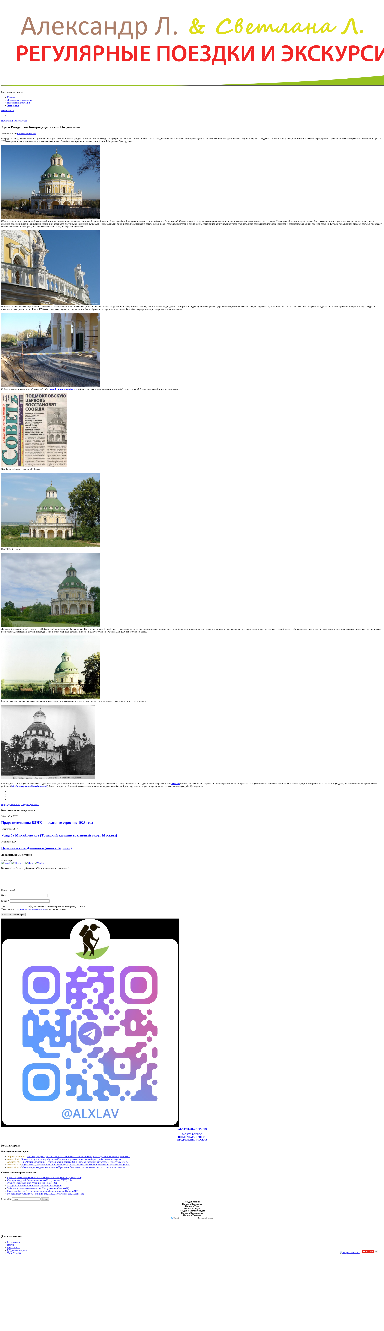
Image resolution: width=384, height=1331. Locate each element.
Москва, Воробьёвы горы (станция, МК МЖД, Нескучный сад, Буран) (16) (45, 1193)
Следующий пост (30, 804)
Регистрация (13, 1242)
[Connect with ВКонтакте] (18, 863)
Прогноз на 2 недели (205, 1218)
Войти (10, 1245)
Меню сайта (7, 110)
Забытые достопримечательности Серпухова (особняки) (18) (38, 1188)
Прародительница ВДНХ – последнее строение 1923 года (47, 822)
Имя (4, 895)
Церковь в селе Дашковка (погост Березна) (36, 848)
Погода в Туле (192, 1206)
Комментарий (8, 890)
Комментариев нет (26, 133)
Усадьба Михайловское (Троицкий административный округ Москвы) (59, 835)
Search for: (6, 1199)
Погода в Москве (192, 1202)
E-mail (5, 901)
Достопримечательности (19, 100)
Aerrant (175, 783)
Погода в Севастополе (192, 1213)
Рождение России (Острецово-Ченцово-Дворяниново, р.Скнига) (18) (42, 1191)
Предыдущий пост (10, 804)
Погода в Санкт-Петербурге (192, 1211)
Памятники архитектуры (14, 120)
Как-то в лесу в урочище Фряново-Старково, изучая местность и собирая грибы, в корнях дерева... (72, 1159)
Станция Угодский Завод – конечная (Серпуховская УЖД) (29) (39, 1180)
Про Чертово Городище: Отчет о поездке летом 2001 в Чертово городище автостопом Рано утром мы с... (75, 1162)
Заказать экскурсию (192, 1129)
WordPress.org (14, 1253)
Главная (11, 97)
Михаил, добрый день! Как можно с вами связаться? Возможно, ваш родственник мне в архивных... (78, 1156)
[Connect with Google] (6, 863)
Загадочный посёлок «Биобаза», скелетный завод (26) (34, 1185)
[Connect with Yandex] (39, 863)
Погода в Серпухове (192, 1204)
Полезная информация (18, 102)
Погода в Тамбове (192, 1215)
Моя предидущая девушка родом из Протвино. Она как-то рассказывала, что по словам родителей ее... (74, 1167)
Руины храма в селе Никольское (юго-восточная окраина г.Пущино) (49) (44, 1177)
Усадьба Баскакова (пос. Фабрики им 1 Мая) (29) (32, 1183)
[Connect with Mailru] (30, 863)
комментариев (17, 1250)
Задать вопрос (192, 1134)
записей (13, 1247)
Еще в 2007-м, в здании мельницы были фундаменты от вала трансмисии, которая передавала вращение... (75, 1164)
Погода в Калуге (192, 1208)
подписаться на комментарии (31, 909)
